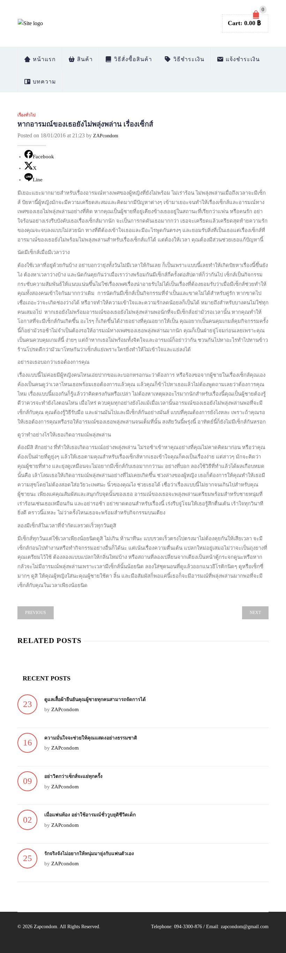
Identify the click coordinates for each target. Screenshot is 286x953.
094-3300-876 (188, 926)
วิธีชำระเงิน (188, 59)
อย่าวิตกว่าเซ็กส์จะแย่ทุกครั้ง (73, 776)
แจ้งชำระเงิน (242, 59)
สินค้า (84, 59)
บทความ (43, 82)
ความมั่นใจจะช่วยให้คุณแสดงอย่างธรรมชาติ (90, 738)
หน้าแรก (43, 59)
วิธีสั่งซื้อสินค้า (132, 59)
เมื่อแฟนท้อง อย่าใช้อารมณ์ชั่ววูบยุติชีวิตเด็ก (90, 814)
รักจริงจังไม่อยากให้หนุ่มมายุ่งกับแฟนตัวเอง (89, 853)
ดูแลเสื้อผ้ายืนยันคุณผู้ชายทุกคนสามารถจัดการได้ (95, 699)
